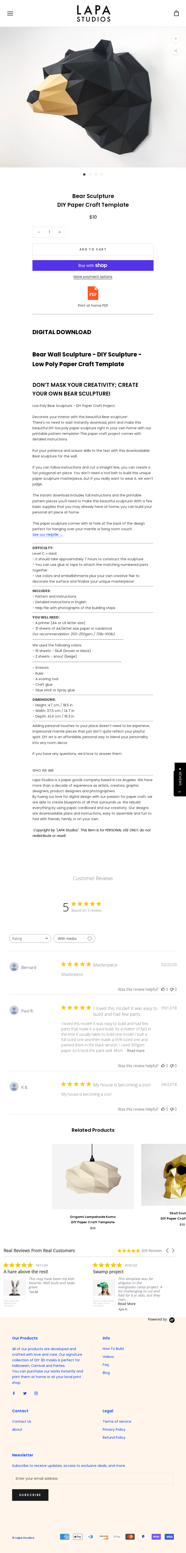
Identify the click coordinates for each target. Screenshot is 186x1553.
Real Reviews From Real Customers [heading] (39, 1250)
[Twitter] (25, 1393)
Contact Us (21, 1421)
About (17, 1429)
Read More (37, 1303)
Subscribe (30, 1495)
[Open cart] (176, 13)
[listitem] (40, 1286)
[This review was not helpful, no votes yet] (171, 989)
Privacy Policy (114, 1429)
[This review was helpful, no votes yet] (163, 989)
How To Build (113, 1348)
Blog (106, 1372)
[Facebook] (14, 1393)
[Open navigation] (10, 13)
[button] (167, 1250)
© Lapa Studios (23, 1538)
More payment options (93, 276)
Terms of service (117, 1421)
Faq (106, 1364)
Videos (108, 1356)
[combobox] (30, 938)
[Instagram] (36, 1393)
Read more (136, 1050)
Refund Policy (114, 1437)
